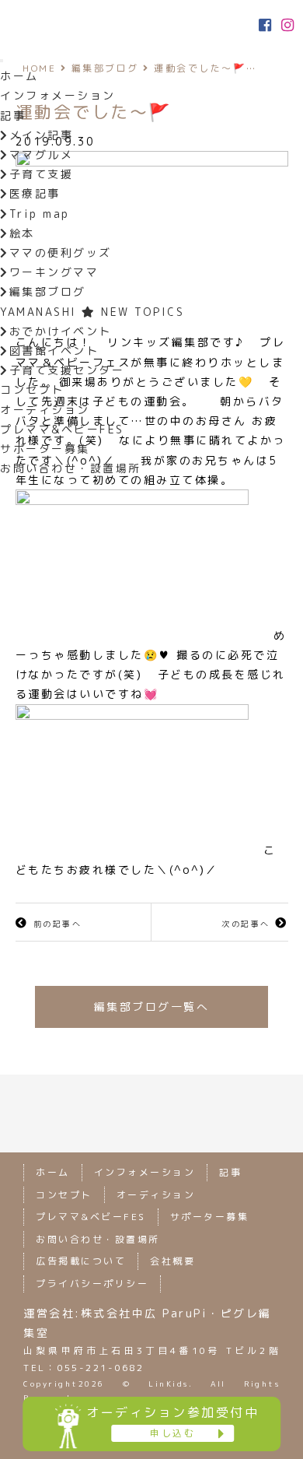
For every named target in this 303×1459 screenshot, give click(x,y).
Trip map (39, 213)
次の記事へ (245, 923)
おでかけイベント (60, 331)
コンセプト (32, 389)
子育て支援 (41, 174)
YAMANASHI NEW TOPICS (92, 311)
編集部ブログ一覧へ (152, 1006)
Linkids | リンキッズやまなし (151, 23)
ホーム (19, 75)
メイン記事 (41, 135)
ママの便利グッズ (60, 252)
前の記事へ (57, 923)
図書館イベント (54, 350)
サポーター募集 (45, 448)
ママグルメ (41, 154)
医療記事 (35, 193)
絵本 (22, 233)
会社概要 (172, 1261)
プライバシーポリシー (92, 1283)
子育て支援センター (66, 370)
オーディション (45, 409)
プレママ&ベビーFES (62, 429)
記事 (13, 115)
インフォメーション (58, 95)
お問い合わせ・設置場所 (70, 468)
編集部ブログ (47, 291)
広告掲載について (81, 1261)
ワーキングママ (54, 272)
